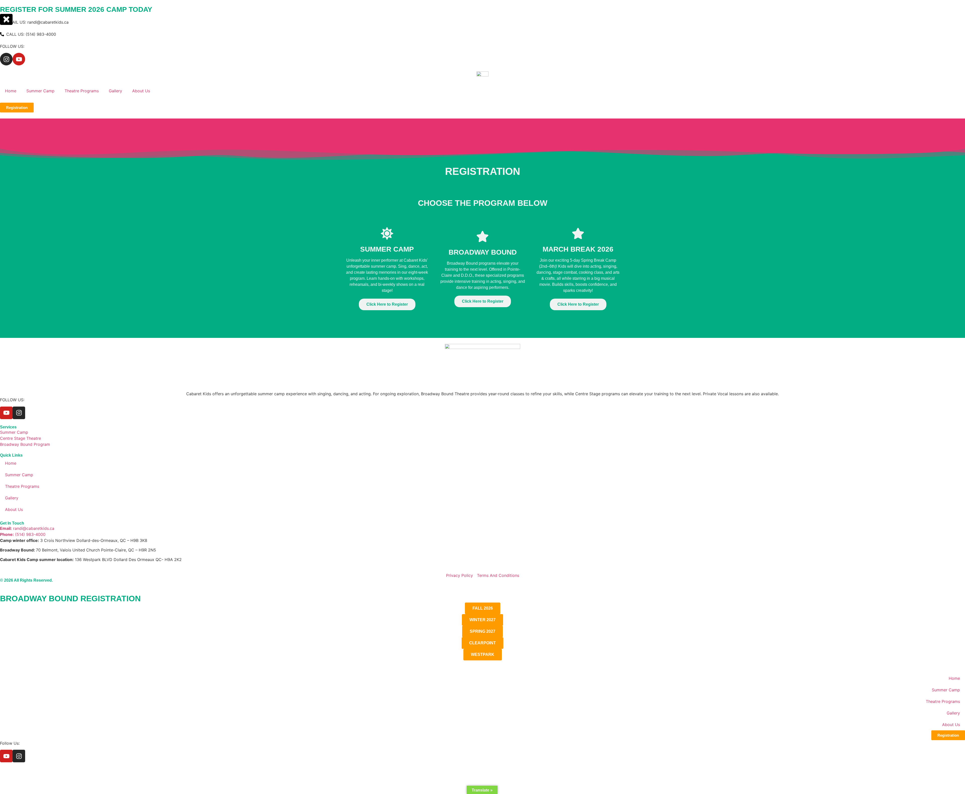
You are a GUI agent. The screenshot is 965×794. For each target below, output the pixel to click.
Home (10, 90)
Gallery (115, 90)
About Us (141, 90)
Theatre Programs (82, 90)
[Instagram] (6, 59)
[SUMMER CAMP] (387, 233)
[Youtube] (19, 59)
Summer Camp (40, 90)
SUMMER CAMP (387, 249)
